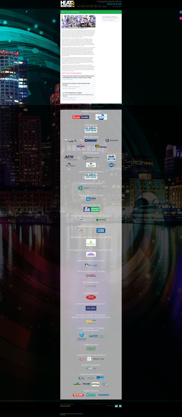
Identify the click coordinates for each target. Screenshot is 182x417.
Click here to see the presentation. (69, 88)
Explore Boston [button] (118, 6)
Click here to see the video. (68, 79)
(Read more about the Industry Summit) (76, 45)
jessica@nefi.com (112, 20)
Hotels (114, 6)
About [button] (78, 6)
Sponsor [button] (99, 6)
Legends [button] (91, 6)
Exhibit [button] (95, 6)
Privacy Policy (63, 414)
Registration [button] (104, 6)
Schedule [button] (82, 6)
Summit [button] (87, 6)
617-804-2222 (104, 20)
